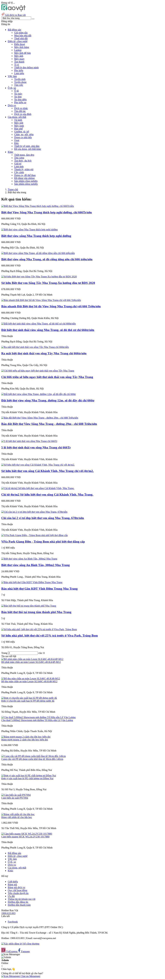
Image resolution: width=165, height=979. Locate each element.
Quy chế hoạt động (17, 890)
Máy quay (19, 58)
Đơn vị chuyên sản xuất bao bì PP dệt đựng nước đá (27, 700)
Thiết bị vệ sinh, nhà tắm (26, 146)
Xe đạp (18, 96)
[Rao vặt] (13, 10)
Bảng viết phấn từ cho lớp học (16, 817)
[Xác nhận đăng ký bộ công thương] (20, 943)
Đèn (16, 143)
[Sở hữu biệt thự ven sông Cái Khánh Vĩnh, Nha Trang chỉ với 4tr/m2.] (38, 464)
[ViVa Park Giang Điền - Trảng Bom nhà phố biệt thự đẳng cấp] (34, 535)
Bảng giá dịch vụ (16, 887)
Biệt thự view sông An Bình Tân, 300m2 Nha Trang (35, 565)
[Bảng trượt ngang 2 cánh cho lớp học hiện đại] (25, 736)
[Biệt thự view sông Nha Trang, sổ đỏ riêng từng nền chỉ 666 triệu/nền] (38, 253)
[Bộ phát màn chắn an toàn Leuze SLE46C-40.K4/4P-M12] (32, 659)
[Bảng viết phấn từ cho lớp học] (18, 814)
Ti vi (16, 64)
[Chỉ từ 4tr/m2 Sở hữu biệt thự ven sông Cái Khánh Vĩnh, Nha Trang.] (37, 488)
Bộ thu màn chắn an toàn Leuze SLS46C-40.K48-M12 (29, 681)
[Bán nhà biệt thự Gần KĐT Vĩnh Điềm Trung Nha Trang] (31, 582)
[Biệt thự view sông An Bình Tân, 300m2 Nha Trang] (29, 558)
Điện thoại (19, 44)
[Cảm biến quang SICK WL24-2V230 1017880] (26, 833)
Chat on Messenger (30, 976)
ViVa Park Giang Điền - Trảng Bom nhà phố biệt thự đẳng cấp (43, 541)
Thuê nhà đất (21, 38)
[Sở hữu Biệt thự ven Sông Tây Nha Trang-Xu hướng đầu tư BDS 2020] (39, 276)
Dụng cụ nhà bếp (23, 137)
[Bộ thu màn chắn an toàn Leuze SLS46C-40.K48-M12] (30, 678)
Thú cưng (19, 157)
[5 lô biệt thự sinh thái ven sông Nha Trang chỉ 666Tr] (29, 441)
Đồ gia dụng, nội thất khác (27, 149)
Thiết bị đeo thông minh (26, 67)
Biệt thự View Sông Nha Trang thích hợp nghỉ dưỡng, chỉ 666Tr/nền (46, 212)
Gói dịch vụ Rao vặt (15, 15)
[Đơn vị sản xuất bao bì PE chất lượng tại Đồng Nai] (28, 775)
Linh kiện (19, 73)
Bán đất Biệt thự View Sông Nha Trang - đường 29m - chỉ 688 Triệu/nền (49, 424)
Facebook (13, 921)
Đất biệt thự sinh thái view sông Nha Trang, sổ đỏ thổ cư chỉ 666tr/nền (47, 330)
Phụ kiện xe (20, 102)
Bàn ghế (18, 128)
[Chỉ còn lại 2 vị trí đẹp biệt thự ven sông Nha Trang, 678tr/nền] (34, 511)
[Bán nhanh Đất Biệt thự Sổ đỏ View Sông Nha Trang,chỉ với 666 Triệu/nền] (41, 300)
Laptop (17, 50)
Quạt (16, 140)
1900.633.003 (8, 913)
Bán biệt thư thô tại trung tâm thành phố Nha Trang (36, 612)
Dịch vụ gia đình (22, 114)
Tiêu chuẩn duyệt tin (18, 893)
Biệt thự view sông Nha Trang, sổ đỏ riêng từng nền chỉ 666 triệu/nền (46, 259)
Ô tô (16, 90)
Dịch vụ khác (21, 108)
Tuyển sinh (19, 79)
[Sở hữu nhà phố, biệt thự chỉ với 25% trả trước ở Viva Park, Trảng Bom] (39, 629)
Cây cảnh (19, 172)
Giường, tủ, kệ (21, 131)
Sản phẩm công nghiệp (26, 181)
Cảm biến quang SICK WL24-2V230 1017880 (25, 836)
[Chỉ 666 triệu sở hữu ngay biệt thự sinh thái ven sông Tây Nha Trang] (37, 370)
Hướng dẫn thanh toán (19, 904)
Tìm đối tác (20, 111)
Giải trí (17, 163)
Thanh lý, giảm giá (23, 169)
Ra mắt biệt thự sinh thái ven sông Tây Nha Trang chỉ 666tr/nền (44, 353)
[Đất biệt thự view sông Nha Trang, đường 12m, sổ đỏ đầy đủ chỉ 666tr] (38, 394)
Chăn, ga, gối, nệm (24, 134)
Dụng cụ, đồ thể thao (25, 175)
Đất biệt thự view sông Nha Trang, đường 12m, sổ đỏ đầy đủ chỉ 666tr (47, 400)
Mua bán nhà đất (22, 35)
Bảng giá (12, 884)
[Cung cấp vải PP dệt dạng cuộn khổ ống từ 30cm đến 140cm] (33, 756)
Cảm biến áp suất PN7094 (14, 797)
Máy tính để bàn (22, 53)
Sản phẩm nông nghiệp (26, 184)
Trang (4, 653)
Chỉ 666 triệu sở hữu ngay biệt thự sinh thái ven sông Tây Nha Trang (47, 377)
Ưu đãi (11, 896)
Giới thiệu (13, 881)
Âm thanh (19, 61)
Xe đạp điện (20, 99)
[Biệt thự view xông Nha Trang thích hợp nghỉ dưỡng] (29, 229)
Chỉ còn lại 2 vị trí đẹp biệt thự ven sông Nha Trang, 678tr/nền (42, 518)
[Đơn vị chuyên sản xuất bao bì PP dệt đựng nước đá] (29, 698)
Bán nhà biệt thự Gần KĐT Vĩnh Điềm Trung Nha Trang (39, 588)
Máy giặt (18, 122)
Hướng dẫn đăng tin (18, 902)
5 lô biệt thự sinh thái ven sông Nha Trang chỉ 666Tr (36, 447)
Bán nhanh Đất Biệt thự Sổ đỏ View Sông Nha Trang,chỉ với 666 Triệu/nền (51, 306)
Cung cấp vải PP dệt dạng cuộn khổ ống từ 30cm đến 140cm (32, 759)
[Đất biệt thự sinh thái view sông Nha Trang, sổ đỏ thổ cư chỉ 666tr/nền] (38, 323)
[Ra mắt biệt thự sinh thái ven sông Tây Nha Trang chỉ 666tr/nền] (35, 347)
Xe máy (18, 93)
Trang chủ (13, 189)
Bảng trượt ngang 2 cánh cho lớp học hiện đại (24, 739)
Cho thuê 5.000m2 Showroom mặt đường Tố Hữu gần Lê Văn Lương (37, 720)
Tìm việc (18, 85)
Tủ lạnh (18, 120)
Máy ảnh (18, 55)
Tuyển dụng (20, 82)
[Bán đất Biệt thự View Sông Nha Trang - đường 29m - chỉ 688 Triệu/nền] (39, 417)
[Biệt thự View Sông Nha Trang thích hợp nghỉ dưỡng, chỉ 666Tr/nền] (37, 206)
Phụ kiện (18, 70)
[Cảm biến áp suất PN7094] (16, 795)
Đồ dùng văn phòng (24, 178)
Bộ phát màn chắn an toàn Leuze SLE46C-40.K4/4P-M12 (31, 662)
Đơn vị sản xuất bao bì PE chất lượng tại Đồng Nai (27, 778)
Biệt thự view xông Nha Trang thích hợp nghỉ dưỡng (36, 236)
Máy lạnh (19, 125)
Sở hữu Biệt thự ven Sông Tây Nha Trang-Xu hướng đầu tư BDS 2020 (48, 283)
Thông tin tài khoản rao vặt (21, 899)
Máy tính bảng (21, 47)
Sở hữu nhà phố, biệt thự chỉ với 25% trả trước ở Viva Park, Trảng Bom (49, 635)
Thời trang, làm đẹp (24, 154)
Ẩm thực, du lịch (22, 160)
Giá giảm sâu (21, 32)
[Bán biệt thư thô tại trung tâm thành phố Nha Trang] (28, 605)
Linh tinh (19, 166)
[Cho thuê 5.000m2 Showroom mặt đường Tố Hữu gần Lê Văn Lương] (38, 717)
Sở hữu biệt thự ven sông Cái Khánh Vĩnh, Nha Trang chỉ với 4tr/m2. (47, 471)
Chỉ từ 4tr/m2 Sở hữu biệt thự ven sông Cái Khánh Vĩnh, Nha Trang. (47, 494)
